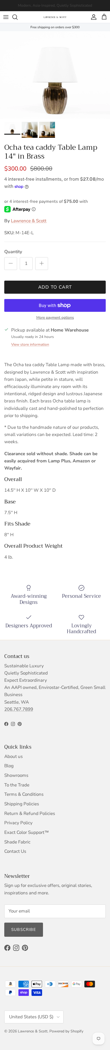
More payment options (55, 318)
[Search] (17, 17)
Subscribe (23, 929)
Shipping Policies (21, 804)
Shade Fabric (17, 842)
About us (13, 756)
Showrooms (16, 775)
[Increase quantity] (41, 263)
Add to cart (55, 287)
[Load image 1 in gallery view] (55, 75)
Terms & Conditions (24, 794)
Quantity (13, 252)
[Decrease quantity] (10, 263)
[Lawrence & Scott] (55, 17)
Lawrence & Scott (28, 221)
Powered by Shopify (66, 1031)
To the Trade (16, 785)
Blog (9, 766)
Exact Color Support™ (26, 832)
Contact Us (15, 851)
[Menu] (6, 17)
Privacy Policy (18, 823)
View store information (30, 344)
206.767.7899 (18, 709)
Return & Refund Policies (29, 813)
